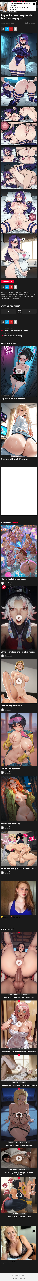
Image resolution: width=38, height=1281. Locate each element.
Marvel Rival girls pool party (13, 579)
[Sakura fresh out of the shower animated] (19, 1024)
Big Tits (20, 292)
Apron (12, 292)
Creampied (14, 294)
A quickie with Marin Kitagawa (14, 459)
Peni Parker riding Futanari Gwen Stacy (18, 868)
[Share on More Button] (15, 29)
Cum (22, 294)
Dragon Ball (24, 1142)
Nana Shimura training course (19, 1217)
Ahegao (5, 292)
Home (15, 1278)
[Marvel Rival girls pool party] (19, 551)
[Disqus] (19, 491)
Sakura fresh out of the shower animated (19, 1052)
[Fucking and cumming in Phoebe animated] (19, 1068)
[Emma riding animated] (19, 681)
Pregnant (6, 298)
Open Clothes (15, 296)
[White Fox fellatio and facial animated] (19, 618)
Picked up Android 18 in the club (19, 1145)
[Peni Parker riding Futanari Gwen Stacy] (19, 848)
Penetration (28, 296)
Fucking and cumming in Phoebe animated (19, 1085)
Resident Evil (24, 1169)
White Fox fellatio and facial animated (18, 652)
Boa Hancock (14, 994)
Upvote (8, 311)
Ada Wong (13, 1169)
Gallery (5, 296)
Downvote (29, 311)
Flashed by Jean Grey (10, 823)
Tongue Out (16, 298)
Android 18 (13, 1142)
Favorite (7, 281)
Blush (27, 292)
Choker (5, 294)
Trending (4, 587)
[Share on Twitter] (7, 29)
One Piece (25, 994)
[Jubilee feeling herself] (19, 739)
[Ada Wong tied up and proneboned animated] (19, 1158)
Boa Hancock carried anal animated (19, 997)
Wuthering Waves (19, 1082)
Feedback (22, 1278)
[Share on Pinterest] (11, 29)
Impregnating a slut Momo (13, 399)
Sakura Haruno (23, 1049)
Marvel (15, 522)
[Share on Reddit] (3, 29)
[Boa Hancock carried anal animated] (19, 962)
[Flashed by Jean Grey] (19, 798)
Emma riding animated (11, 705)
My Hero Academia (19, 1214)
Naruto (12, 1049)
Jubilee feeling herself (10, 768)
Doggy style (31, 294)
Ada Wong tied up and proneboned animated (19, 1173)
